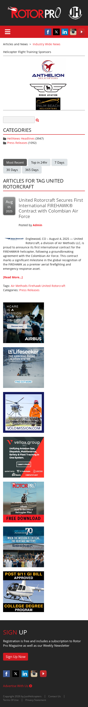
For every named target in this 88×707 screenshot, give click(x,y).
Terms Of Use (11, 700)
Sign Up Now (15, 656)
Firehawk (34, 286)
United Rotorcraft (53, 286)
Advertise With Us (16, 686)
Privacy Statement (35, 700)
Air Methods (19, 286)
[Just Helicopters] (44, 12)
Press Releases (17, 143)
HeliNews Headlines (21, 138)
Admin (37, 225)
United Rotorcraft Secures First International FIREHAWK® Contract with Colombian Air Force (51, 208)
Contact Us (54, 696)
